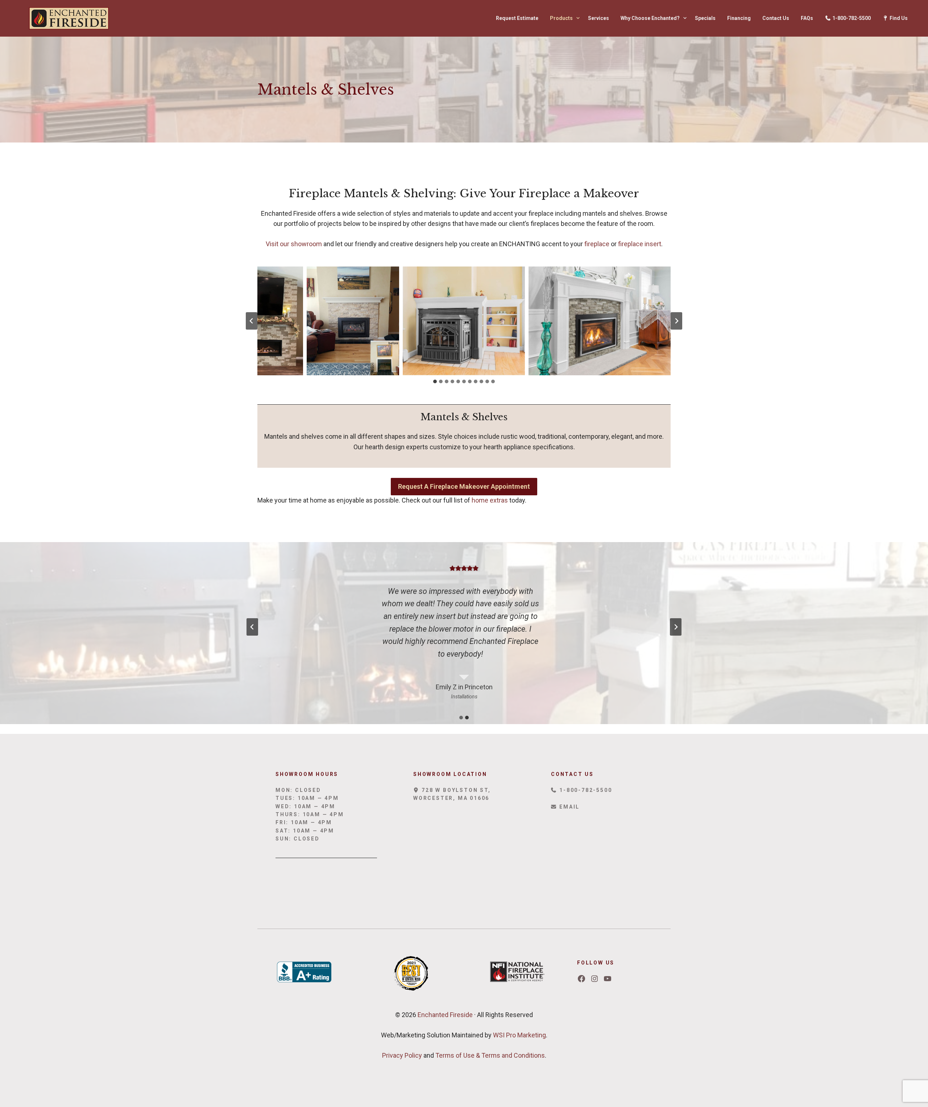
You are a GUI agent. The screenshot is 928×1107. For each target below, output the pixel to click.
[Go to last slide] (251, 321)
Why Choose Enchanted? (650, 18)
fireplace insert (639, 244)
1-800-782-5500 (851, 18)
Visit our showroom (294, 244)
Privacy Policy (402, 1055)
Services (598, 18)
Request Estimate (517, 18)
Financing (739, 18)
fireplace (597, 244)
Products (561, 18)
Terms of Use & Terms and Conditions (490, 1055)
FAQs (807, 18)
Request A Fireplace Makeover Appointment (464, 486)
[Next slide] (676, 321)
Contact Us (775, 18)
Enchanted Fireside (444, 1015)
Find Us (898, 18)
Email (568, 807)
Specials (705, 18)
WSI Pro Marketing (519, 1035)
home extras (490, 500)
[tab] (435, 381)
